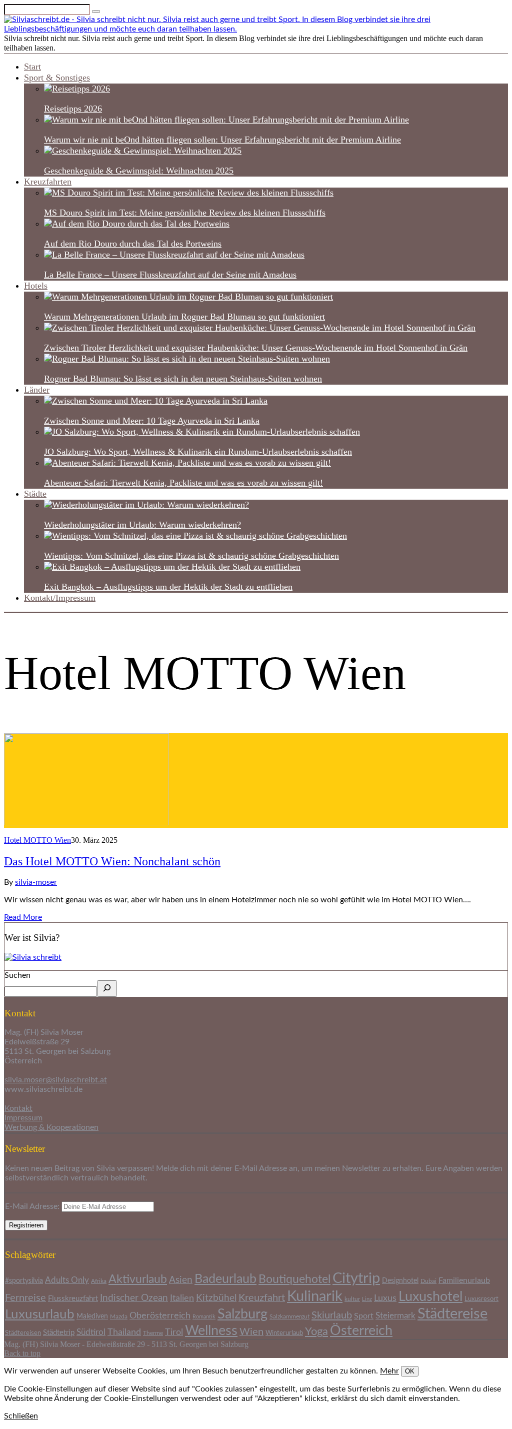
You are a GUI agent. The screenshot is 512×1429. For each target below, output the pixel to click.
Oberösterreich (160, 1315)
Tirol (174, 1332)
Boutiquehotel (294, 1279)
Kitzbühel (216, 1298)
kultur (352, 1299)
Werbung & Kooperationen (51, 1127)
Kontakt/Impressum (60, 598)
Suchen (17, 975)
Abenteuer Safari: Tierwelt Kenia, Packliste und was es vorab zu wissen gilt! (183, 483)
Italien (182, 1298)
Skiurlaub (332, 1315)
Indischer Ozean (134, 1298)
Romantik (204, 1316)
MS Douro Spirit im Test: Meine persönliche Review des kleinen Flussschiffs (185, 213)
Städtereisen (23, 1332)
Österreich (361, 1330)
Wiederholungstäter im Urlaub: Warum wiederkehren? (142, 525)
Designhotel (400, 1280)
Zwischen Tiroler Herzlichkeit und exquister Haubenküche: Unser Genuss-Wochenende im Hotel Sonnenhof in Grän (256, 348)
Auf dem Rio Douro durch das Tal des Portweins (133, 244)
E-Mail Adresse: (33, 1206)
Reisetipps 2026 (73, 109)
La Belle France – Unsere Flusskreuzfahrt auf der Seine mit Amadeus (170, 275)
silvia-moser (36, 882)
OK (409, 1371)
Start (32, 67)
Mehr (389, 1371)
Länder (37, 390)
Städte (35, 494)
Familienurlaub (464, 1280)
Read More (23, 917)
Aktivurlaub (137, 1279)
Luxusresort (481, 1298)
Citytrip (356, 1278)
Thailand (124, 1332)
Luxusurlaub (39, 1314)
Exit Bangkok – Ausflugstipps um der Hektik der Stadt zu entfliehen (168, 587)
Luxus (385, 1298)
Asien (180, 1280)
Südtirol (91, 1332)
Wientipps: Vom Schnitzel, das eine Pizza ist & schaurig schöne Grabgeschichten (191, 556)
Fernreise (25, 1298)
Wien (252, 1332)
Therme (153, 1333)
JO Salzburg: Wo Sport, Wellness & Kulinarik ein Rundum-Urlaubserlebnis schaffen (198, 452)
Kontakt (18, 1108)
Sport (364, 1316)
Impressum (23, 1118)
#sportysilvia (24, 1280)
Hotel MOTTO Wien (37, 840)
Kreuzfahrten (48, 182)
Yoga (316, 1331)
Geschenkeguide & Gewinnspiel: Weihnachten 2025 (139, 171)
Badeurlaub (225, 1279)
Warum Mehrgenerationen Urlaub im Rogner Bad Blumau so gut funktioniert (184, 317)
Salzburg (243, 1314)
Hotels (36, 286)
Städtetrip (58, 1332)
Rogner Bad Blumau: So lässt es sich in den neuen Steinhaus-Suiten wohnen (183, 379)
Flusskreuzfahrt (73, 1298)
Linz (367, 1299)
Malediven (92, 1316)
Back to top (22, 1353)
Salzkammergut (290, 1316)
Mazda (119, 1316)
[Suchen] (107, 988)
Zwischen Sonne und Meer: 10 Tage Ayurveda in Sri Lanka (152, 421)
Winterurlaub (284, 1332)
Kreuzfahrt (261, 1298)
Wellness (211, 1330)
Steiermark (396, 1315)
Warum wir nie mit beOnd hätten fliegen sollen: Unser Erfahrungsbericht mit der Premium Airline (222, 140)
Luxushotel (430, 1296)
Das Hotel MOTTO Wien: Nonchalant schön (112, 861)
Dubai (428, 1281)
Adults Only (67, 1280)
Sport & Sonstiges (57, 78)
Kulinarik (314, 1296)
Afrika (98, 1281)
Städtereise (453, 1314)
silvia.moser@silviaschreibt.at (55, 1080)
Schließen (21, 1416)
